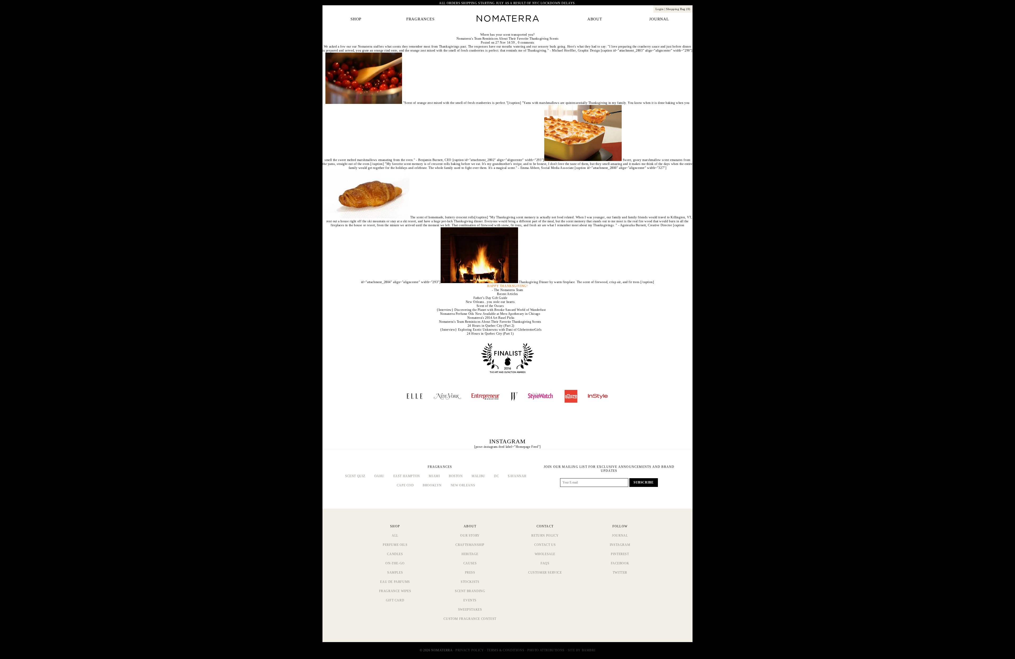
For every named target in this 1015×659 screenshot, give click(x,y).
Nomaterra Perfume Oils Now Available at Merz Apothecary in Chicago (490, 314)
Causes (470, 563)
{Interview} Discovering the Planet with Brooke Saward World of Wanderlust (491, 310)
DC (496, 476)
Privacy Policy (469, 650)
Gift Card (395, 600)
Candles (395, 554)
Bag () (678, 9)
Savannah (517, 476)
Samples (395, 572)
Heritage (470, 554)
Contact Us (545, 545)
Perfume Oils (395, 545)
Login (660, 9)
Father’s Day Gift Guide (490, 298)
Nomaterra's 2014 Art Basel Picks (491, 318)
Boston (456, 476)
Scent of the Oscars (490, 306)
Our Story (469, 535)
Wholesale (545, 554)
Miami (434, 476)
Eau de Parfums (395, 582)
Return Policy (545, 535)
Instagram (620, 545)
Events (470, 600)
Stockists (470, 582)
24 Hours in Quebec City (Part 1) (490, 333)
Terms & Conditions (505, 650)
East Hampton (406, 476)
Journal (620, 535)
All (395, 535)
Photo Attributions (546, 650)
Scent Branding (470, 591)
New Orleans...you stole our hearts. (491, 302)
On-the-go (394, 563)
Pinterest (620, 554)
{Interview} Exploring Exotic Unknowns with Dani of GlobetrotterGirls (491, 329)
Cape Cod (405, 485)
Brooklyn (432, 485)
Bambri (589, 650)
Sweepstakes (470, 609)
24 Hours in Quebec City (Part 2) (491, 326)
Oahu (379, 476)
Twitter (620, 572)
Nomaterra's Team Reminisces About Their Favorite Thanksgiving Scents (507, 38)
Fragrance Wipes (395, 591)
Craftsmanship (470, 545)
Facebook (620, 563)
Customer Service (545, 572)
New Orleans (463, 485)
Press (470, 572)
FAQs (545, 563)
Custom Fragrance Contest (470, 619)
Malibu (478, 476)
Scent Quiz (355, 476)
